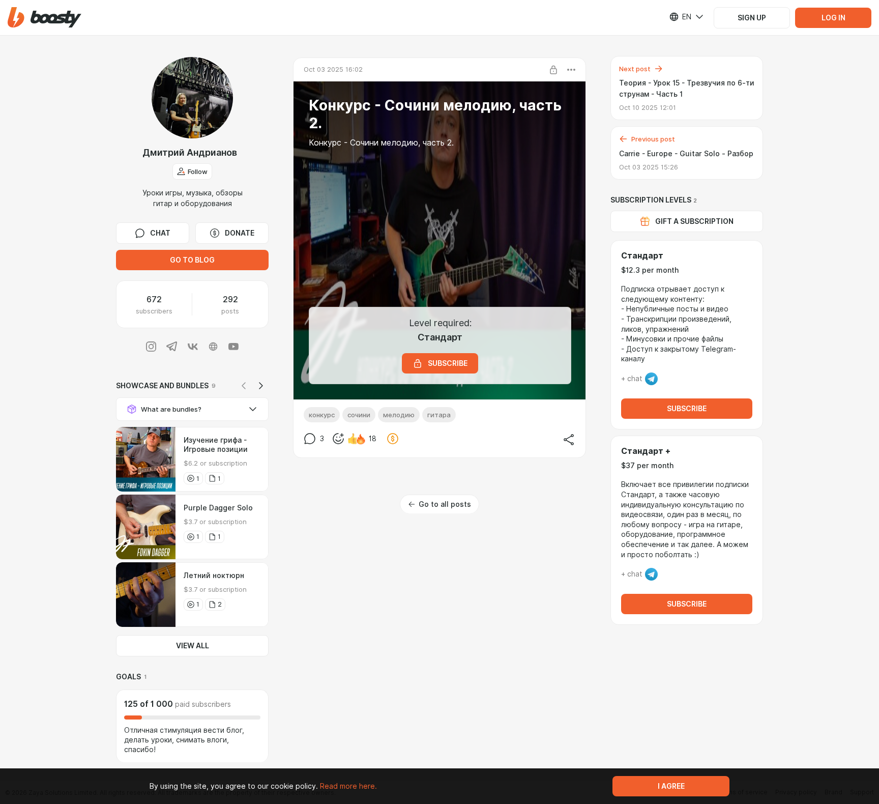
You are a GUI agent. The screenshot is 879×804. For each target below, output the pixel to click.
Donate (239, 233)
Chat (160, 233)
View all (192, 646)
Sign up (752, 18)
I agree (671, 786)
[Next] (261, 385)
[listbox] (680, 17)
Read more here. (348, 786)
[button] (44, 17)
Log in (833, 18)
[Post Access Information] (553, 70)
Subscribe (687, 409)
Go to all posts (445, 504)
